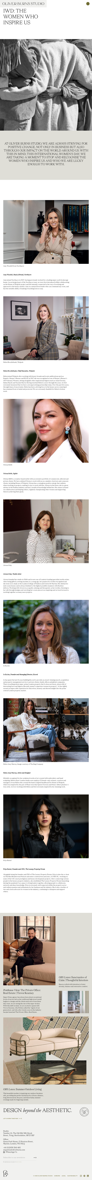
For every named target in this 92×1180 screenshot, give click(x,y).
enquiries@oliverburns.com (14, 1150)
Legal (64, 1175)
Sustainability (72, 1175)
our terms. (19, 1162)
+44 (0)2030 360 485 (12, 1147)
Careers (57, 1175)
